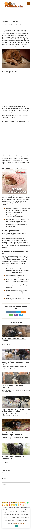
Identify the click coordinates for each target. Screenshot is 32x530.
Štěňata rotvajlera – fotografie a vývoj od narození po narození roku (16, 434)
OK (16, 526)
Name (4, 473)
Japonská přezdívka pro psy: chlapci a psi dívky (15, 363)
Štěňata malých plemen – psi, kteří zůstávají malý (15, 457)
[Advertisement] (16, 89)
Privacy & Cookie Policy (18, 523)
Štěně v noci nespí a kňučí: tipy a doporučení (14, 339)
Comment (4, 484)
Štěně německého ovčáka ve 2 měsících (13, 386)
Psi (20, 24)
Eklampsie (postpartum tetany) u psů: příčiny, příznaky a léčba (16, 410)
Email (4, 478)
